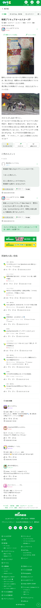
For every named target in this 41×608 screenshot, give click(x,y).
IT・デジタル (7, 545)
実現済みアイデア (8, 556)
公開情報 (6, 566)
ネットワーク (7, 568)
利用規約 (32, 518)
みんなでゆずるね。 (27, 552)
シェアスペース (27, 546)
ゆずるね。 (26, 550)
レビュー (25, 558)
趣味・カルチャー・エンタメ (10, 548)
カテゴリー (31, 14)
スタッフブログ (8, 559)
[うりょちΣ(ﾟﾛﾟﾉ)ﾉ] (3, 29)
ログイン (21, 227)
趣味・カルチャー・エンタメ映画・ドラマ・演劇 (19, 23)
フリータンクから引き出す (29, 541)
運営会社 (36, 522)
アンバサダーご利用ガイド (10, 588)
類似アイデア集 (7, 553)
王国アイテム (26, 592)
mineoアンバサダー (9, 577)
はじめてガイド (9, 518)
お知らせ (25, 601)
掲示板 (6, 9)
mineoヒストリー (28, 577)
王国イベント (26, 594)
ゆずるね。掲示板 (17, 14)
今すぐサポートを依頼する (10, 583)
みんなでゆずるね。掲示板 (29, 555)
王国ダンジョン (27, 566)
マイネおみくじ (26, 589)
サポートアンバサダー (9, 581)
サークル (6, 563)
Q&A (4, 539)
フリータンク (27, 536)
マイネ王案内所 (8, 595)
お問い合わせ (24, 518)
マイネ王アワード (28, 580)
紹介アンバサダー (8, 579)
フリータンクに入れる (28, 538)
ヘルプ (18, 518)
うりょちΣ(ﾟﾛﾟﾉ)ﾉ (11, 28)
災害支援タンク (26, 543)
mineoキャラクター (8, 573)
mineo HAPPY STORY (29, 583)
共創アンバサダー (8, 586)
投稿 (5, 14)
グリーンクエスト (8, 598)
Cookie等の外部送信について (24, 522)
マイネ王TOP (7, 536)
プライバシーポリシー (8, 522)
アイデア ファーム (8, 551)
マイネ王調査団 (8, 592)
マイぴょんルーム (28, 597)
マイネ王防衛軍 (27, 570)
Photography (27, 573)
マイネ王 (6, 571)
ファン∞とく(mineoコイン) (31, 587)
